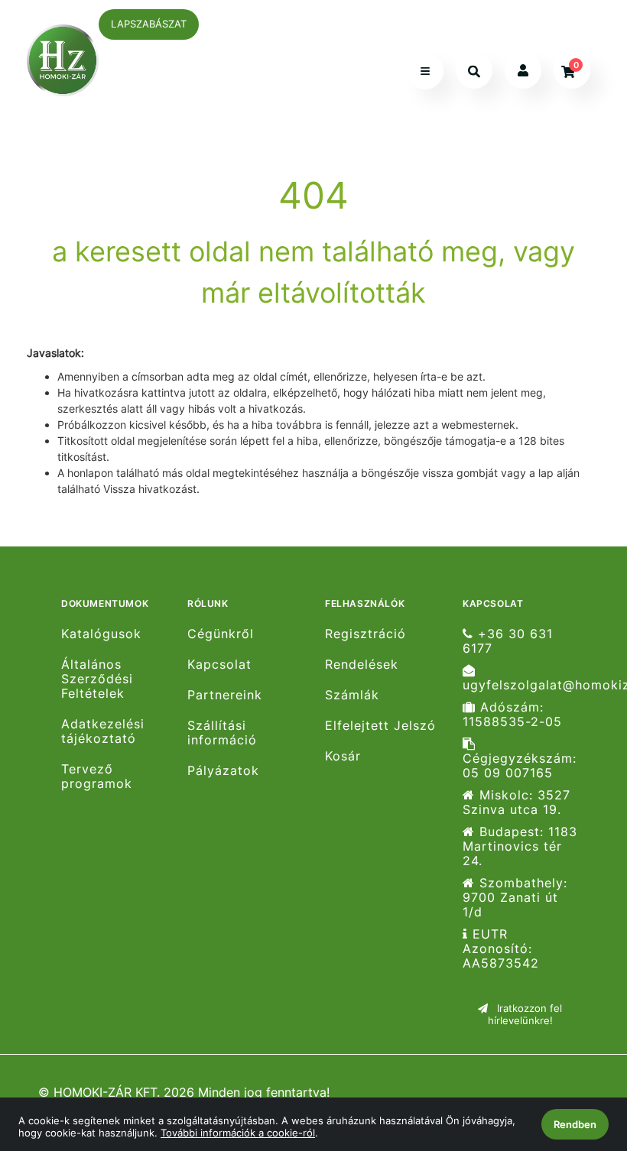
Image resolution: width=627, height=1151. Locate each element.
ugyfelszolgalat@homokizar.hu (526, 684)
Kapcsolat (219, 664)
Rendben (575, 1124)
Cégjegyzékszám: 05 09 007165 (520, 765)
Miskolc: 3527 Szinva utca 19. (516, 802)
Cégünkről (220, 633)
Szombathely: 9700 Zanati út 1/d (515, 897)
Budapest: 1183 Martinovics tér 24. (520, 846)
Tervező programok (96, 776)
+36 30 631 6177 (508, 641)
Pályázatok (223, 771)
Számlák (352, 695)
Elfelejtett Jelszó (380, 725)
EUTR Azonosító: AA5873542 (501, 949)
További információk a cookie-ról (238, 1133)
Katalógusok (101, 633)
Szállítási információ (222, 732)
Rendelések (361, 664)
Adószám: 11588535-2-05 (512, 714)
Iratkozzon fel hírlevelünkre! (525, 1014)
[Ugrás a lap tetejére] (580, 1058)
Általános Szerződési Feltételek (97, 679)
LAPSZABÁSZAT (149, 24)
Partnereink (224, 695)
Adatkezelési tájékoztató (103, 731)
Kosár (343, 756)
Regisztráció (365, 633)
